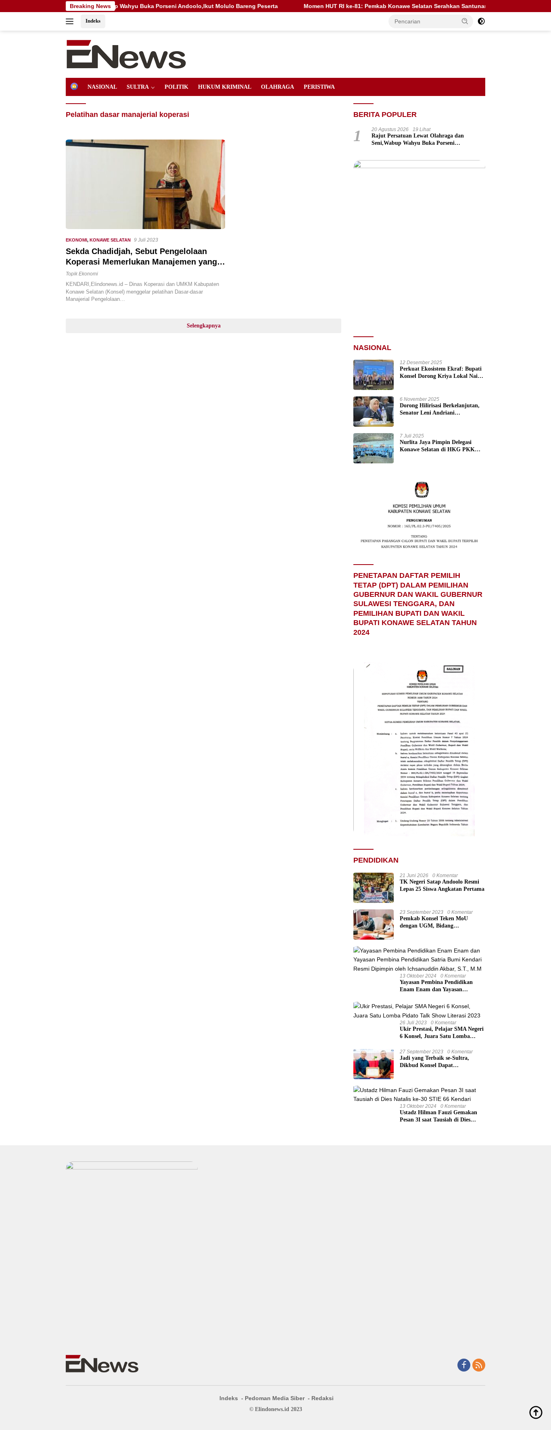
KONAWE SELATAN (110, 240)
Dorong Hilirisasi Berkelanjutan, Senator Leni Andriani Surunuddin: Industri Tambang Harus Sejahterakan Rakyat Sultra (440, 409)
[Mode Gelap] (481, 21)
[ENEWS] (126, 53)
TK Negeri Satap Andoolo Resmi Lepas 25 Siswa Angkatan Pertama (442, 885)
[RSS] (478, 1366)
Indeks (93, 21)
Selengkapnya (204, 326)
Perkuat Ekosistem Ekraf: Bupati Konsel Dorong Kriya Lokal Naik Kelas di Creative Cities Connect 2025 (441, 373)
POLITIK (176, 87)
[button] (465, 21)
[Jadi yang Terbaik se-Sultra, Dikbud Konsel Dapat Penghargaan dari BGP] (373, 1064)
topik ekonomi (82, 274)
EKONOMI (76, 240)
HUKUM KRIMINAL (224, 87)
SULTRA (138, 87)
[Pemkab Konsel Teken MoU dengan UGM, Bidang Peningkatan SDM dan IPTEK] (373, 924)
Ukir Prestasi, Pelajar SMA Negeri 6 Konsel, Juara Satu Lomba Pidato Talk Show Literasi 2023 (442, 1033)
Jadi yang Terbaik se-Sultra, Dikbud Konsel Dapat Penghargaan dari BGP (434, 1062)
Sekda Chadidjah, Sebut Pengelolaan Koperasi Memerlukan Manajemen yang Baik (141, 262)
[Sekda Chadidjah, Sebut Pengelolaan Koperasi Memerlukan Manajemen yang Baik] (145, 184)
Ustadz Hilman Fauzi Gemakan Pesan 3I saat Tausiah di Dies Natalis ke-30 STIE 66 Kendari (438, 1116)
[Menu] (71, 21)
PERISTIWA (319, 87)
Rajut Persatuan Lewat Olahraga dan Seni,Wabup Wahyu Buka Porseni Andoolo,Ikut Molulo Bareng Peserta (418, 140)
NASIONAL (102, 87)
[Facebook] (463, 1366)
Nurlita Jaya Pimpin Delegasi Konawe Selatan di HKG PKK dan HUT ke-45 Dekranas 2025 (437, 446)
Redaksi (322, 1398)
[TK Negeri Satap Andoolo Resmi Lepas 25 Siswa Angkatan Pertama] (373, 888)
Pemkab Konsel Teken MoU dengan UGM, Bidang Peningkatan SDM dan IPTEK (437, 922)
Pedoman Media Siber (275, 1398)
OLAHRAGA (277, 87)
